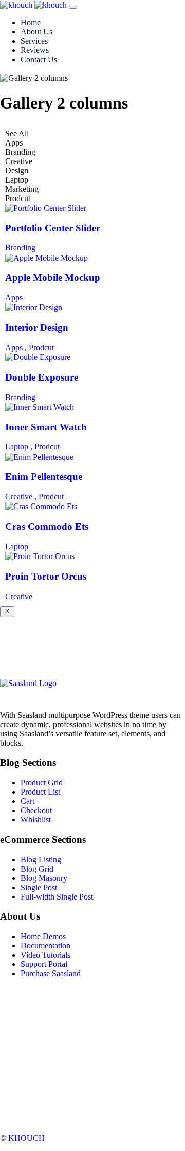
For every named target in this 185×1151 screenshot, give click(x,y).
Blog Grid (37, 869)
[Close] (7, 611)
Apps (14, 297)
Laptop (16, 546)
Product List (40, 791)
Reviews (35, 50)
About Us (36, 31)
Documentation (45, 945)
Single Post (39, 887)
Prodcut (41, 347)
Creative (18, 596)
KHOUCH (26, 1138)
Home (31, 22)
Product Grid (42, 782)
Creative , (22, 496)
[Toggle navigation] (73, 7)
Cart (27, 801)
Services (34, 41)
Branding (20, 247)
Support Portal (44, 964)
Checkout (36, 810)
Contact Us (39, 59)
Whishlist (36, 819)
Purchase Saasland (51, 973)
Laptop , (19, 446)
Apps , (17, 347)
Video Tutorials (45, 954)
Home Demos (43, 936)
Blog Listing (41, 859)
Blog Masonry (44, 878)
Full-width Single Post (57, 896)
